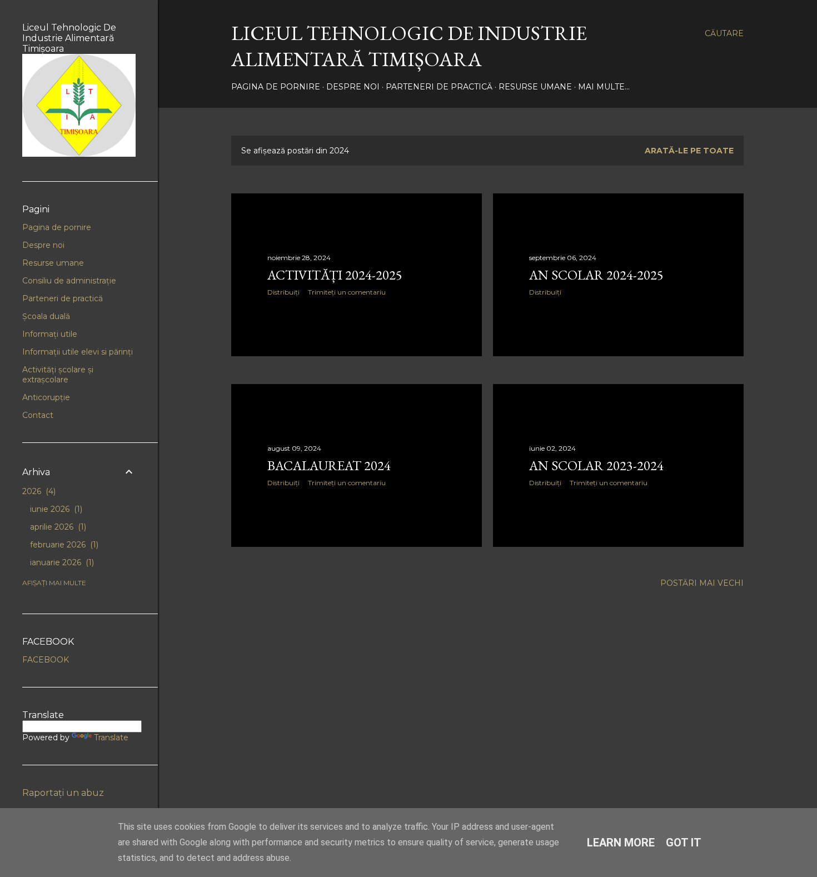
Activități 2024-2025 (334, 274)
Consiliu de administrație (69, 281)
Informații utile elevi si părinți (77, 352)
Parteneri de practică (439, 87)
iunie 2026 (55, 509)
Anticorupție (46, 397)
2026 (37, 491)
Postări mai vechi (702, 583)
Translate (111, 738)
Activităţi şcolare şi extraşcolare (57, 375)
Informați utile (49, 334)
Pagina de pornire (275, 87)
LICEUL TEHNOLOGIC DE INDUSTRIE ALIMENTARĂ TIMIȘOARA (409, 46)
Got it (683, 842)
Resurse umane (535, 87)
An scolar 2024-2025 (596, 274)
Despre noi (353, 87)
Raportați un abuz (63, 793)
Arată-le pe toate (689, 151)
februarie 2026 (63, 545)
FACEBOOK (45, 660)
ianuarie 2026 (61, 562)
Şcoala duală (46, 316)
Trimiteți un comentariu (347, 292)
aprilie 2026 (57, 527)
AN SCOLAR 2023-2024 (596, 465)
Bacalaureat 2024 (329, 465)
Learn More (621, 842)
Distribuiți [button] (283, 292)
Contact (37, 415)
